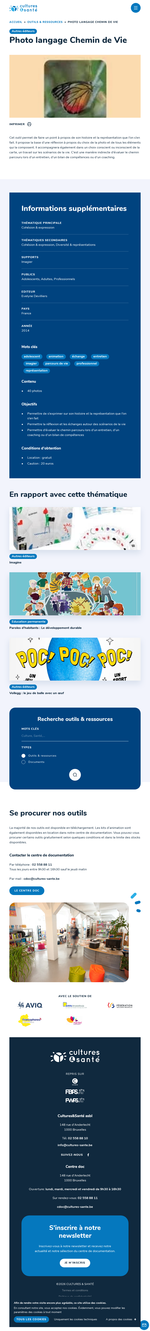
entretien (100, 356)
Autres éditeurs (23, 31)
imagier (31, 363)
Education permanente (29, 621)
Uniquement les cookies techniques (75, 1319)
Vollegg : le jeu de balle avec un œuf (36, 693)
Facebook (88, 1154)
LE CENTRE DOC (26, 890)
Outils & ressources (45, 22)
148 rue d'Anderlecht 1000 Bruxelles (75, 1127)
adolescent (32, 356)
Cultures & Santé (75, 1055)
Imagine (15, 562)
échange (78, 356)
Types (26, 747)
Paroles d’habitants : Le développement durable (45, 628)
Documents (36, 762)
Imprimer (17, 124)
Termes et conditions (75, 1290)
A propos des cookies (119, 1319)
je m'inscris (75, 1262)
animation (56, 356)
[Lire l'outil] (75, 528)
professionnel (87, 363)
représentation (37, 370)
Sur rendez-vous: (75, 1198)
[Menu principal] (136, 8)
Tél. (75, 1138)
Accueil (15, 22)
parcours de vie (56, 363)
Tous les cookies (31, 1319)
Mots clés (30, 729)
